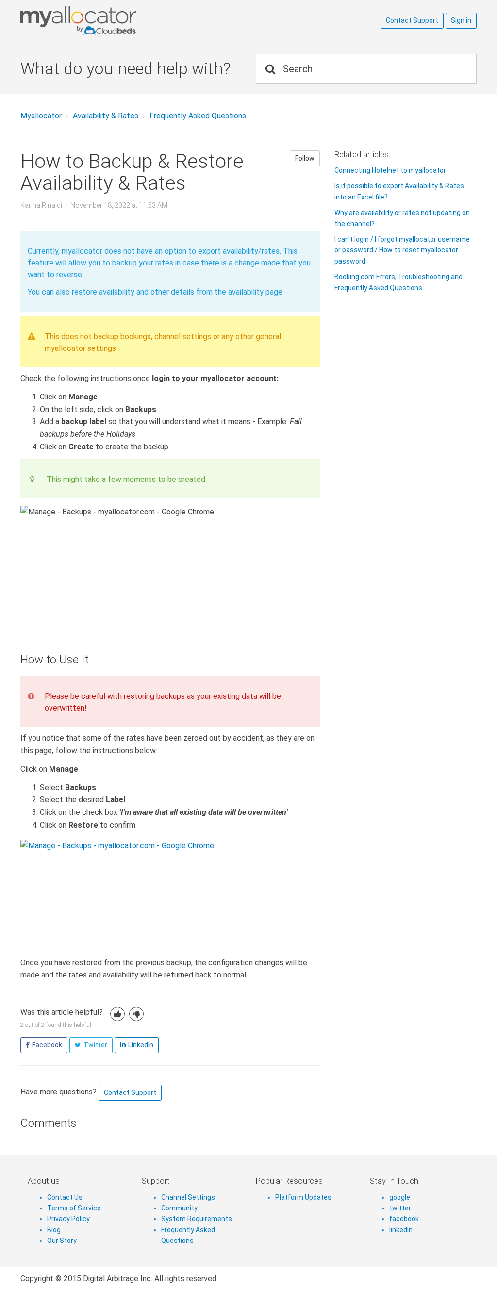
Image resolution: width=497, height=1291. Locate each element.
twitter (400, 1208)
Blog (54, 1230)
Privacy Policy (68, 1219)
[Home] (117, 20)
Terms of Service (74, 1208)
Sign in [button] (461, 20)
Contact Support (412, 20)
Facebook (47, 1045)
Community (179, 1208)
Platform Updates (303, 1197)
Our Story (62, 1240)
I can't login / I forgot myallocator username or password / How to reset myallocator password (402, 250)
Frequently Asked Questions (197, 115)
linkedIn (401, 1230)
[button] (117, 1014)
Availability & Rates (105, 115)
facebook (404, 1219)
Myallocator (41, 115)
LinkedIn (140, 1045)
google (399, 1197)
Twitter (95, 1045)
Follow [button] (305, 158)
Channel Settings (188, 1197)
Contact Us (65, 1197)
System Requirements (196, 1219)
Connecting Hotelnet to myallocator (390, 170)
